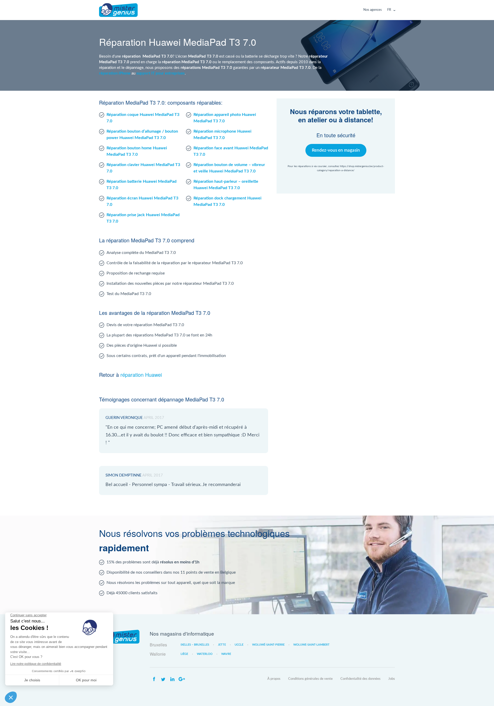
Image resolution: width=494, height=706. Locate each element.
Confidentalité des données (360, 679)
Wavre (226, 654)
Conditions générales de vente (310, 679)
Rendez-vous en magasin (336, 150)
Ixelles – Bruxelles (195, 644)
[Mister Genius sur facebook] (154, 679)
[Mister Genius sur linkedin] (172, 679)
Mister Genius (118, 10)
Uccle (239, 644)
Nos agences (372, 10)
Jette (222, 644)
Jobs (391, 679)
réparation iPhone (114, 73)
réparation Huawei (141, 374)
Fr (389, 10)
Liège (184, 654)
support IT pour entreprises (160, 73)
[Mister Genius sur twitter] (163, 679)
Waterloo (205, 654)
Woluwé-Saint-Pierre (268, 644)
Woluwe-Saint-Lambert (311, 644)
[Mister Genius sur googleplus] (182, 679)
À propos (273, 679)
